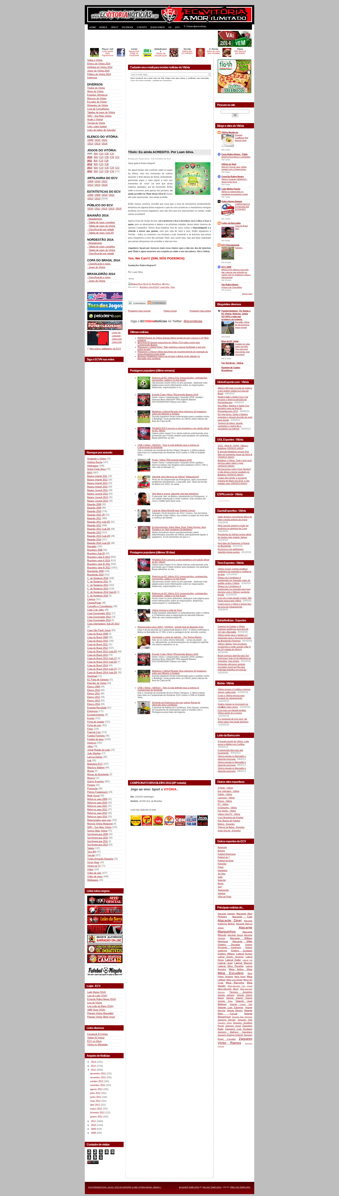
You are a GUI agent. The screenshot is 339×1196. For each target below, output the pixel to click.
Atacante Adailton (226, 914)
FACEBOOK (127, 27)
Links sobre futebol (97, 126)
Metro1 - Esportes (226, 824)
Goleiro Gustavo (241, 950)
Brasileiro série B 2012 (98, 567)
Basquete (222, 847)
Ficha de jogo (94, 725)
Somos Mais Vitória (97, 830)
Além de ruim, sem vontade (213, 52)
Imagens (238, 248)
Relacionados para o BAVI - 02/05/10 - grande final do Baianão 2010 (170, 627)
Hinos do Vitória (95, 91)
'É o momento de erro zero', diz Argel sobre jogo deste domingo (233, 720)
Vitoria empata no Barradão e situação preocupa (232, 757)
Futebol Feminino (96, 735)
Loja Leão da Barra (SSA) (100, 1006)
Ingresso (91, 742)
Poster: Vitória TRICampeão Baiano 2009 (172, 460)
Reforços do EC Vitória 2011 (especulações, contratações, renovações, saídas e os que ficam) (180, 379)
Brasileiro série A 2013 (98, 557)
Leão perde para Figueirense (107, 53)
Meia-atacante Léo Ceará (240, 986)
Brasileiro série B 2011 (98, 564)
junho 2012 (96, 1097)
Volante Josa (225, 1001)
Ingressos (92, 77)
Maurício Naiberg (96, 767)
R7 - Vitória (223, 804)
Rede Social (93, 795)
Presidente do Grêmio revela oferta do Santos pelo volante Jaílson (234, 536)
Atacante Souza (235, 935)
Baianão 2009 (94, 507)
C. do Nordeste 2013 (97, 585)
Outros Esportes (95, 781)
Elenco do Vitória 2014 (98, 63)
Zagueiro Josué (233, 1026)
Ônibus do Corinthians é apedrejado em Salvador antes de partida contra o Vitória (234, 580)
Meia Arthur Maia (240, 969)
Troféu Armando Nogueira (100, 858)
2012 (90, 143)
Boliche (221, 851)
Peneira (91, 785)
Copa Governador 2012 (99, 613)
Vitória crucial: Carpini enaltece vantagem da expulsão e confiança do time (234, 572)
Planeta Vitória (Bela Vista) (101, 1017)
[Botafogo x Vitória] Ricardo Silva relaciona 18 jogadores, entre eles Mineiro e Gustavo (179, 412)
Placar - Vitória (225, 801)
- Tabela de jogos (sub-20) (100, 233)
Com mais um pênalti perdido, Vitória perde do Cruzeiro (232, 711)
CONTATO (142, 27)
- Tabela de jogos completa (101, 222)
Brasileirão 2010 (95, 574)
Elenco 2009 (93, 686)
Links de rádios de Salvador (101, 130)
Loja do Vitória (94, 1002)
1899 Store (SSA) (96, 1009)
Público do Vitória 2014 (99, 74)
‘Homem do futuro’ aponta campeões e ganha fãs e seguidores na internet (230, 426)
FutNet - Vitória (225, 794)
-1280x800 (116, 336)
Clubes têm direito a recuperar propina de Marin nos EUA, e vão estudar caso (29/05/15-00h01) (233, 481)
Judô (220, 877)
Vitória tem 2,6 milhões (187, 52)
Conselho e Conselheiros (100, 606)
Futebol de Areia (225, 860)
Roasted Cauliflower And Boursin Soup (241, 137)
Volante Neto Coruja (235, 1012)
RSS (177, 27)
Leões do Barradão (231, 223)
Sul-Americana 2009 (97, 834)
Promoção (92, 788)
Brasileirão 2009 (95, 571)
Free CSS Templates (240, 1187)
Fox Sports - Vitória (227, 811)
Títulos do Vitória (96, 88)
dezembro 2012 (98, 1073)
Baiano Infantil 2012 (97, 479)
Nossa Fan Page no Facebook (134, 53)
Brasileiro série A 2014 (98, 560)
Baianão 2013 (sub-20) (98, 536)
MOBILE (103, 27)
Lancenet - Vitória (226, 798)
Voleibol (221, 893)
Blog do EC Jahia (230, 341)
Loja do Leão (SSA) (97, 995)
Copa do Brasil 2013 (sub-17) (102, 658)
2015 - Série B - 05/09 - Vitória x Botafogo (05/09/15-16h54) (233, 447)
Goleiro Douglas (229, 944)
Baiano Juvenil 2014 (97, 501)
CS (112, 153)
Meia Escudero (231, 973)
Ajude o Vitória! (95, 119)
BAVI (90, 472)
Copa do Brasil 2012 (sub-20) (102, 651)
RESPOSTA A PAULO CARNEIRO (236, 157)
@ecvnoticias (192, 321)
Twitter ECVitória (95, 1037)
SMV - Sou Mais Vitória (99, 116)
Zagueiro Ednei (225, 1023)
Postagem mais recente (139, 311)
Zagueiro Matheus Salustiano (235, 1032)
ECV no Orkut (94, 1041)
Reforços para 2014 (97, 816)
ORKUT (114, 27)
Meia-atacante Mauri (228, 989)
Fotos (90, 729)
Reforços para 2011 (97, 806)
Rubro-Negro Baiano (231, 201)
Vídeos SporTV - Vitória (229, 814)
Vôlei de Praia (224, 896)
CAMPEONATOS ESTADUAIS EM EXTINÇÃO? (242, 206)
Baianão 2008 (94, 504)
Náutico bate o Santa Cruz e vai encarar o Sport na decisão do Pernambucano (233, 400)
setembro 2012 (98, 1085)
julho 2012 (95, 1093)
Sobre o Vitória (94, 60)
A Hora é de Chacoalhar (231, 287)
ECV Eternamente (230, 245)
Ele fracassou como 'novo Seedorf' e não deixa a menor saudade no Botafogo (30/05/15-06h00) (234, 472)
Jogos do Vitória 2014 (98, 70)
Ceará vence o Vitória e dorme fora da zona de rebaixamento (234, 605)
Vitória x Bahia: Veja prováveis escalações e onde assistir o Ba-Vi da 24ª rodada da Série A (234, 647)
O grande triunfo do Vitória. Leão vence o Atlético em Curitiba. (233, 743)
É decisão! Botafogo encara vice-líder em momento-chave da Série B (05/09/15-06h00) (235, 454)
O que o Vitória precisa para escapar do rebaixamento (231, 697)
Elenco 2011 (93, 693)
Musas (90, 771)
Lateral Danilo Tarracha (230, 957)
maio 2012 (95, 1101)
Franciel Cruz (94, 732)
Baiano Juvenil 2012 (97, 493)
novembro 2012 (98, 1077)
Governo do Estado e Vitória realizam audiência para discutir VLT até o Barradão (233, 629)
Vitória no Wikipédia (97, 1044)
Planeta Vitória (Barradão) (100, 1013)
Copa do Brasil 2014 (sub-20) (102, 672)
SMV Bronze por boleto (240, 52)
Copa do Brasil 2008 (97, 634)
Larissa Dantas (95, 757)
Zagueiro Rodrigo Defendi (230, 1035)
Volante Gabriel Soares (239, 998)
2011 (104, 140)
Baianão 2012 (94, 525)
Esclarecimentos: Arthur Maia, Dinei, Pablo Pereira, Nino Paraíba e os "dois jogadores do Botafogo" (179, 528)
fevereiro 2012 (97, 1112)
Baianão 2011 (94, 518)
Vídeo (90, 869)
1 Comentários (158, 303)
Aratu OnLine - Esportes (229, 830)
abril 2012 (95, 1104)
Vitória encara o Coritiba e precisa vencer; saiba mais (234, 690)
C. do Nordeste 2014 (97, 588)
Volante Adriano (226, 995)
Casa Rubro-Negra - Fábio (234, 154)
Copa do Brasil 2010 (97, 641)
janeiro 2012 (96, 1116)
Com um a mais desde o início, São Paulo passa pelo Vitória (235, 599)
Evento (90, 718)
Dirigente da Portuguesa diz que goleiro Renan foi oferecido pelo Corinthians (176, 703)
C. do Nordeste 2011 (97, 581)
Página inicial (170, 311)
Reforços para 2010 (97, 802)
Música (91, 778)
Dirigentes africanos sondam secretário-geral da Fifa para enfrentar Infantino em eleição (232, 667)
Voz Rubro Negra (229, 284)
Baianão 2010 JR (96, 515)
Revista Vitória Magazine (100, 823)
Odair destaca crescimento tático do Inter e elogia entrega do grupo (235, 518)
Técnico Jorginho (240, 992)
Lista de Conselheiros (98, 109)
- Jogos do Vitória (96, 267)
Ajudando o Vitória (96, 458)
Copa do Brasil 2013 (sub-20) (102, 662)
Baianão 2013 (94, 532)
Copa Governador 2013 (99, 617)
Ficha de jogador (95, 721)
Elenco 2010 (93, 690)
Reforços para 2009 (97, 799)
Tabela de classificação (160, 54)
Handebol (222, 870)
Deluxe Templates (212, 1187)
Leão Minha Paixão (230, 189)
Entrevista (92, 711)
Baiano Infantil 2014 (97, 486)
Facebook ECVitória (97, 1034)
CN (112, 157)
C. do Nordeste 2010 (97, 578)
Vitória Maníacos (229, 132)
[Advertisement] (152, 39)
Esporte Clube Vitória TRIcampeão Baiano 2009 (175, 394)
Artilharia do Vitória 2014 (99, 67)
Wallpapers (93, 880)
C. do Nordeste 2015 (97, 595)
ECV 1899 (226, 267)
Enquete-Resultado (97, 707)
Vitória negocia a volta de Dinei (167, 610)
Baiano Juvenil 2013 (97, 497)
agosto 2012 (96, 1089)
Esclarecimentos (95, 714)
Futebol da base (95, 739)
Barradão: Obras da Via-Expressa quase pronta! (242, 324)
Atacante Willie (242, 941)
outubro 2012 (97, 1081)
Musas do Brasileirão (98, 774)
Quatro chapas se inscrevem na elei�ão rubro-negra (233, 705)
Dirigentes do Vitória (97, 105)
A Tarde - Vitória (225, 788)
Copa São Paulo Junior (99, 630)
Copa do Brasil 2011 (97, 644)
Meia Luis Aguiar (234, 980)
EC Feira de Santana (98, 679)
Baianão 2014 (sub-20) (98, 543)
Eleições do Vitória (96, 683)
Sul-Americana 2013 (97, 844)
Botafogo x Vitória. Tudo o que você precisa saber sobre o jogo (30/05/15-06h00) (235, 463)
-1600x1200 (116, 339)
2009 (90, 140)
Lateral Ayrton (244, 953)
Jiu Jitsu (221, 873)
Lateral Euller (233, 959)
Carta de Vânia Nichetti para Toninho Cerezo (173, 510)
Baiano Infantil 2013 (97, 483)
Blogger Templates (189, 1187)
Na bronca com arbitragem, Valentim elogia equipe (231, 550)
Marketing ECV (95, 764)
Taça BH (91, 851)
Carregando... (224, 500)
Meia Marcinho (235, 982)
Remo (221, 883)
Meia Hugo (240, 976)
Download (92, 676)
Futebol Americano (227, 854)
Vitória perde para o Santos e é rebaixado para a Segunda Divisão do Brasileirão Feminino (234, 638)
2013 (97, 143)
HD (170, 27)
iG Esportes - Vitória (227, 807)
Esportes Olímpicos (97, 95)
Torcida (91, 855)
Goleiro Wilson (226, 953)
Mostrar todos (247, 294)
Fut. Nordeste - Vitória (232, 363)
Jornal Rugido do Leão (98, 750)
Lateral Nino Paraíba (230, 966)
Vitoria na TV (94, 866)
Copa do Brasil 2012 (97, 648)
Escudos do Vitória (97, 101)
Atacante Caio (242, 916)
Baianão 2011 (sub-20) (98, 522)
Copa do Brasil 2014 (97, 665)
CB (106, 153)
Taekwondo (223, 890)
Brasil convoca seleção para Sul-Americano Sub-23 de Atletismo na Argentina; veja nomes (234, 658)
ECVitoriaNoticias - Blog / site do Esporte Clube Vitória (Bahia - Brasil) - (124, 1187)
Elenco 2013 (93, 700)
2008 (90, 195)
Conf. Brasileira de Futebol (230, 817)
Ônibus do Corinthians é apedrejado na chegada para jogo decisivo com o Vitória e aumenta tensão (234, 590)
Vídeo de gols (94, 873)
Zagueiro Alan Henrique (242, 1017)
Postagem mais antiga (200, 311)
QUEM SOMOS (157, 27)
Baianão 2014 (94, 539)
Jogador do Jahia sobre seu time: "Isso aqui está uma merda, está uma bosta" (242, 349)
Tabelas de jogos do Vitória (101, 112)
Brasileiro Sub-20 (96, 553)
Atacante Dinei (230, 920)
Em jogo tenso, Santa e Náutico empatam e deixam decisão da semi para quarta (235, 417)
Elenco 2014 (93, 704)
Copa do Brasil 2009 (97, 637)
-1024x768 (116, 333)
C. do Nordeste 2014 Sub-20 (101, 592)
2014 (104, 143)
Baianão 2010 (94, 511)
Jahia (90, 746)
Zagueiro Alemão (227, 1020)
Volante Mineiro (235, 1010)
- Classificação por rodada (100, 229)
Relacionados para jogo (99, 820)
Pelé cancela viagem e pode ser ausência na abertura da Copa (233, 527)
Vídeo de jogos (95, 876)
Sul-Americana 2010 (97, 837)
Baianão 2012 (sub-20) (98, 529)
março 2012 (96, 1108)
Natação (222, 880)
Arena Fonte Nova (96, 469)
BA (95, 153)
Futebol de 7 (224, 857)
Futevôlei (222, 864)
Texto (172, 287)
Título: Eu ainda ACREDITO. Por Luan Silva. (161, 152)
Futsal (221, 867)
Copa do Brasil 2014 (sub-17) (102, 669)
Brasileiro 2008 (94, 550)
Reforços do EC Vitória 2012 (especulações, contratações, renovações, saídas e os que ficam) (180, 594)
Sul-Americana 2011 (97, 841)
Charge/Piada (94, 602)
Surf (220, 887)
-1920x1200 (116, 342)
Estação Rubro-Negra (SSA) (101, 999)
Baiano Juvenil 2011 (97, 490)
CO (101, 153)
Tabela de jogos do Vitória (102, 226)
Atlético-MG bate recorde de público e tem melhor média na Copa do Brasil (235, 391)
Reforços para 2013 (97, 813)
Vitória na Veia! (228, 164)
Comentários (139, 303)
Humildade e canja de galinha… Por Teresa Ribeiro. (177, 637)
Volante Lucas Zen (241, 1004)
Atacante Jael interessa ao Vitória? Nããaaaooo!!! (175, 477)
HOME (93, 27)
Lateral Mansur (243, 962)
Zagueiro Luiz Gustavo (238, 1029)
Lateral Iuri (247, 960)
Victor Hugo (93, 862)
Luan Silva (164, 287)
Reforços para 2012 (97, 809)
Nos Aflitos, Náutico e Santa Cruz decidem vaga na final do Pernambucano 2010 (233, 408)
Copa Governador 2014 (99, 620)
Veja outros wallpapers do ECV (105, 348)
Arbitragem (92, 465)
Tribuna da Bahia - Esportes (231, 827)
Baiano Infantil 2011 (97, 476)
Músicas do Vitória (96, 98)
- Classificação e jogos (99, 263)
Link (89, 760)
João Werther (94, 753)
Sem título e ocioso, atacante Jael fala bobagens (175, 493)
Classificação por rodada (101, 253)
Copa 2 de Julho (95, 610)
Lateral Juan (225, 962)
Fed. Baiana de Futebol (229, 821)
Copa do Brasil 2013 (97, 655)
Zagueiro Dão (245, 1020)
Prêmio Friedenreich (97, 792)
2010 (97, 140)
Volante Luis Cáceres (230, 1007)
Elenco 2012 (93, 697)
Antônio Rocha (94, 462)
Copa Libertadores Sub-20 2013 (103, 623)
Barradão (91, 546)
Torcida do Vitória (96, 123)
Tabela (90, 848)
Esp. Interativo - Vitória (228, 791)
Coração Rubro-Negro (232, 176)
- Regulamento (94, 219)
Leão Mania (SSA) (96, 992)
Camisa (91, 599)
